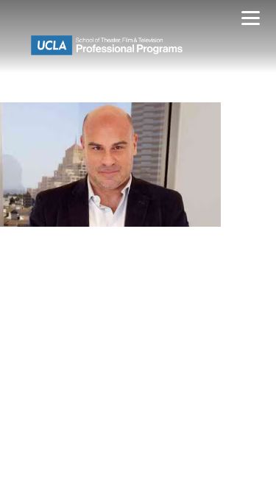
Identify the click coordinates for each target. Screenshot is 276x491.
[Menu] (250, 20)
